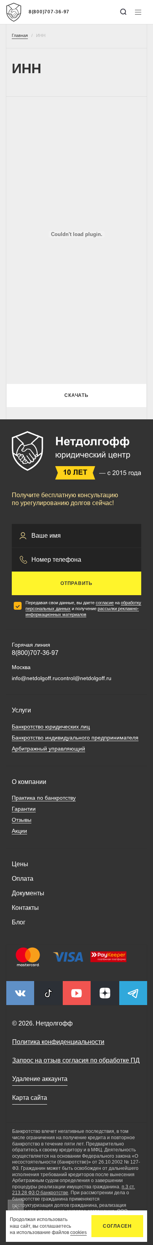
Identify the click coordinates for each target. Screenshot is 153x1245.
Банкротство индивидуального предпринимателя (75, 737)
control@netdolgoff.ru (84, 678)
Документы (28, 893)
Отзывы (21, 820)
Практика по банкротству (44, 798)
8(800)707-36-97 (49, 12)
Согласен (117, 1226)
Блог (19, 922)
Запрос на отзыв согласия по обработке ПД (76, 1060)
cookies (78, 1232)
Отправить (76, 583)
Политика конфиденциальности (58, 1041)
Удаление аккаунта (39, 1078)
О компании (29, 781)
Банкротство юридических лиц (51, 726)
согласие (105, 602)
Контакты (25, 907)
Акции (19, 831)
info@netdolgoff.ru (35, 678)
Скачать (76, 395)
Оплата (22, 878)
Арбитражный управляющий (48, 748)
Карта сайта (29, 1097)
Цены (20, 864)
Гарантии (24, 809)
